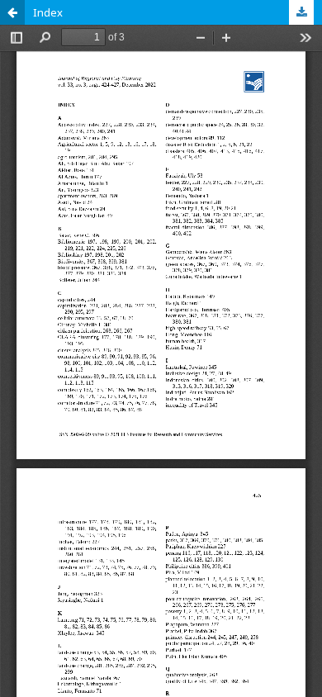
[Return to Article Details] (12, 12)
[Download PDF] (301, 12)
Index (48, 12)
